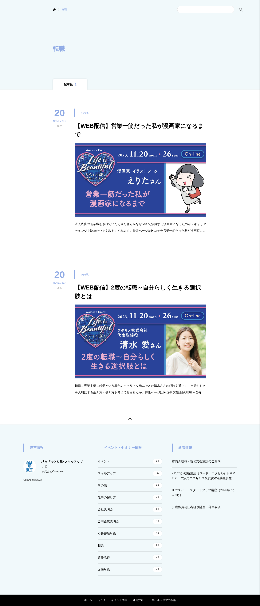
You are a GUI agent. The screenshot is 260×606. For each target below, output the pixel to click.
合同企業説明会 (128, 521)
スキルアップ (129, 473)
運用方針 (138, 600)
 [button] (130, 419)
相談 (128, 545)
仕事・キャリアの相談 (162, 600)
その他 (128, 485)
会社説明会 (128, 509)
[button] (250, 9)
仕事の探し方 (128, 497)
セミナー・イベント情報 (112, 600)
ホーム (88, 600)
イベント (128, 461)
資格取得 (128, 557)
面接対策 (128, 569)
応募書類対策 (128, 533)
